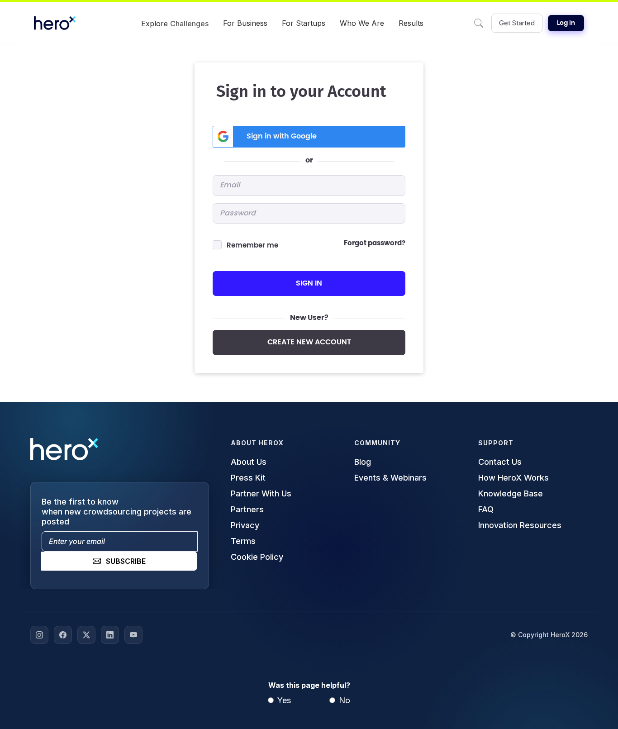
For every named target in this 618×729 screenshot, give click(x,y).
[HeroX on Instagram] (39, 635)
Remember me (252, 245)
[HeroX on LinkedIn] (110, 635)
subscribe (126, 561)
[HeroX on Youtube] (133, 635)
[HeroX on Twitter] (86, 635)
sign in (309, 283)
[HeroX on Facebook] (63, 635)
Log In (566, 23)
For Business (245, 23)
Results (411, 23)
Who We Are (362, 23)
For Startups (303, 23)
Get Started (517, 23)
